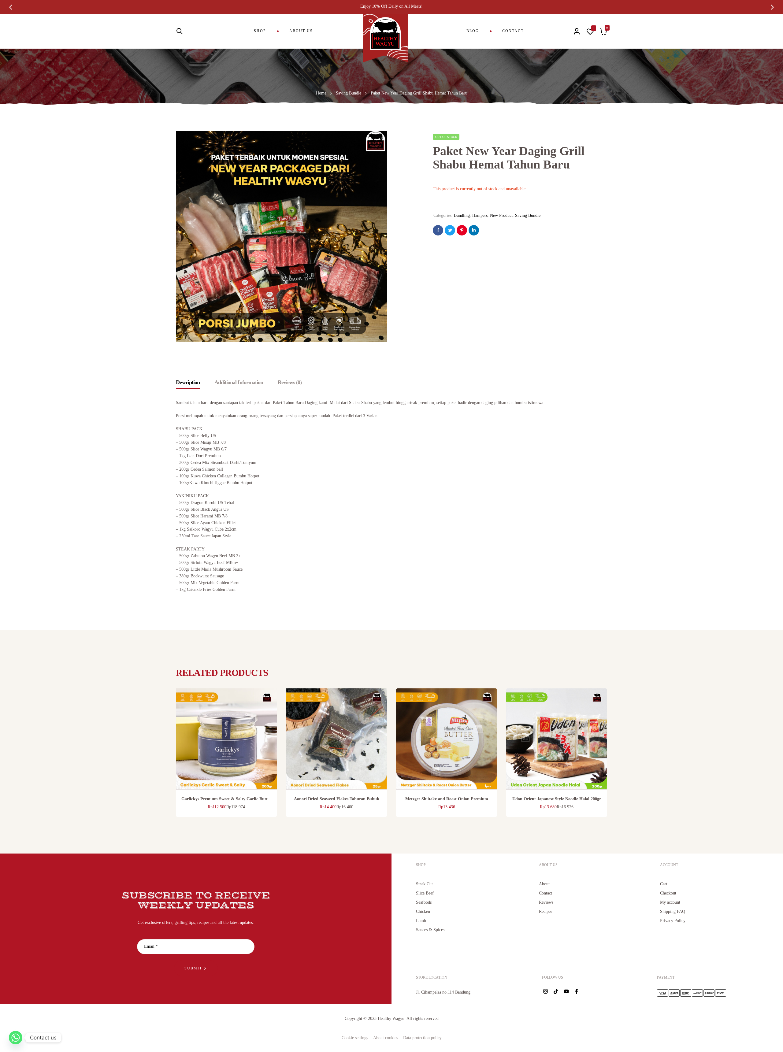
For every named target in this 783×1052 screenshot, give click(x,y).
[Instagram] (545, 991)
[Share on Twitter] (450, 230)
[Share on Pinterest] (462, 230)
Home (321, 93)
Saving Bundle (348, 93)
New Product (501, 215)
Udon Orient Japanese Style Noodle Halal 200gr (556, 799)
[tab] (191, 382)
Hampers (480, 215)
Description (188, 382)
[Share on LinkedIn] (474, 230)
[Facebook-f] (576, 991)
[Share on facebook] (438, 230)
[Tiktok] (556, 991)
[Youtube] (566, 991)
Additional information (238, 382)
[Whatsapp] (15, 1037)
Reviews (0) (290, 382)
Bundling (462, 215)
